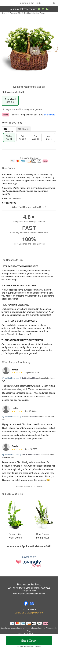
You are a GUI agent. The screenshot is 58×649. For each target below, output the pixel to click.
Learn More (49, 114)
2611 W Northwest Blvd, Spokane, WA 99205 (29, 587)
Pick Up (25, 128)
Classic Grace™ (29, 416)
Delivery (9, 131)
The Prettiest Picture (31, 454)
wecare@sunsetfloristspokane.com (29, 593)
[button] (51, 642)
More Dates (49, 137)
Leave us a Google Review (29, 612)
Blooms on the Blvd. (29, 3)
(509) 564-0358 (29, 590)
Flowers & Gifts (15, 13)
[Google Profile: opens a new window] (32, 603)
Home (4, 13)
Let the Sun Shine (29, 378)
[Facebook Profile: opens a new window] (26, 603)
